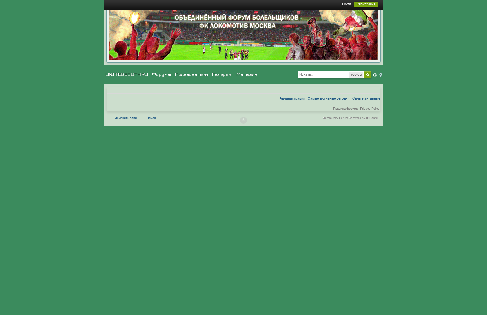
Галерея (221, 74)
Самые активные (366, 98)
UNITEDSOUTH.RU (126, 74)
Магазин (246, 74)
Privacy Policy (370, 109)
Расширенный (375, 75)
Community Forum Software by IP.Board (350, 118)
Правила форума (345, 109)
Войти (346, 4)
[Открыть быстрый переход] (380, 75)
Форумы (161, 74)
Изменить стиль (126, 118)
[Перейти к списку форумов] (243, 35)
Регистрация (366, 4)
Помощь (152, 118)
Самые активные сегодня (329, 98)
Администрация (292, 98)
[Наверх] (243, 120)
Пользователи (191, 74)
